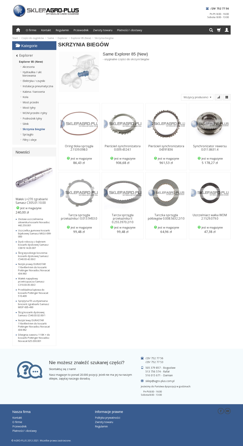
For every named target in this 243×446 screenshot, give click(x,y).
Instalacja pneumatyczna (38, 86)
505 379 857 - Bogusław (160, 367)
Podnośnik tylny (32, 118)
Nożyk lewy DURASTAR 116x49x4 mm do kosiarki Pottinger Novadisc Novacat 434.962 (34, 325)
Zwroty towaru (102, 30)
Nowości (23, 152)
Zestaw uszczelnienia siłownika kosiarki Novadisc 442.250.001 (34, 222)
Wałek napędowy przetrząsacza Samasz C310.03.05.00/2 (31, 281)
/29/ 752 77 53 (154, 362)
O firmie (31, 30)
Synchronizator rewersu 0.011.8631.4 (210, 148)
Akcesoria (29, 67)
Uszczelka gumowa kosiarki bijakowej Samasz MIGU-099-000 (34, 233)
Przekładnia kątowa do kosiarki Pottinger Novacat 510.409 (33, 293)
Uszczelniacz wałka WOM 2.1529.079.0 (210, 217)
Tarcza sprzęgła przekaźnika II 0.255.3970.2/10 (122, 218)
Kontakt (46, 30)
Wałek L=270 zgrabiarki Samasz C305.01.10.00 (32, 201)
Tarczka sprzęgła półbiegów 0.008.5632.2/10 (166, 217)
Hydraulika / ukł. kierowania (32, 73)
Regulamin (62, 30)
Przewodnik (80, 30)
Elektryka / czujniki (34, 81)
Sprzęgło (28, 134)
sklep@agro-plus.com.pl (159, 381)
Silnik (26, 124)
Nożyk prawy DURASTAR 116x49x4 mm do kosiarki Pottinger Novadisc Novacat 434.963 (34, 268)
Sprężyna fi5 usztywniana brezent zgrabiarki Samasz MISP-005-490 (33, 304)
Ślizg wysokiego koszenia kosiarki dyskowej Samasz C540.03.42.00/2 (33, 256)
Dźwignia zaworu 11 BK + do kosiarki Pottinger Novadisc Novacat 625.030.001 (34, 338)
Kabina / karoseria (34, 91)
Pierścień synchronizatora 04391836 (166, 148)
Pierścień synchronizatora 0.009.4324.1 (122, 148)
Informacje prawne (109, 412)
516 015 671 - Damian (159, 375)
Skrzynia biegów (34, 129)
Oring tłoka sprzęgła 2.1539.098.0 (79, 148)
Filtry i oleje (30, 140)
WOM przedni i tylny (35, 113)
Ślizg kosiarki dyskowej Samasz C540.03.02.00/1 (31, 314)
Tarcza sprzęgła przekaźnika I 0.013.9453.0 (79, 217)
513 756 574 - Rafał (157, 371)
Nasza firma (21, 412)
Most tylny (29, 107)
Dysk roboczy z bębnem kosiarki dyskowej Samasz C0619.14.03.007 (33, 245)
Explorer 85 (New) (31, 61)
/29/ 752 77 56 (220, 8)
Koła (25, 97)
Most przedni (31, 102)
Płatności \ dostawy (129, 30)
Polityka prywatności (107, 417)
